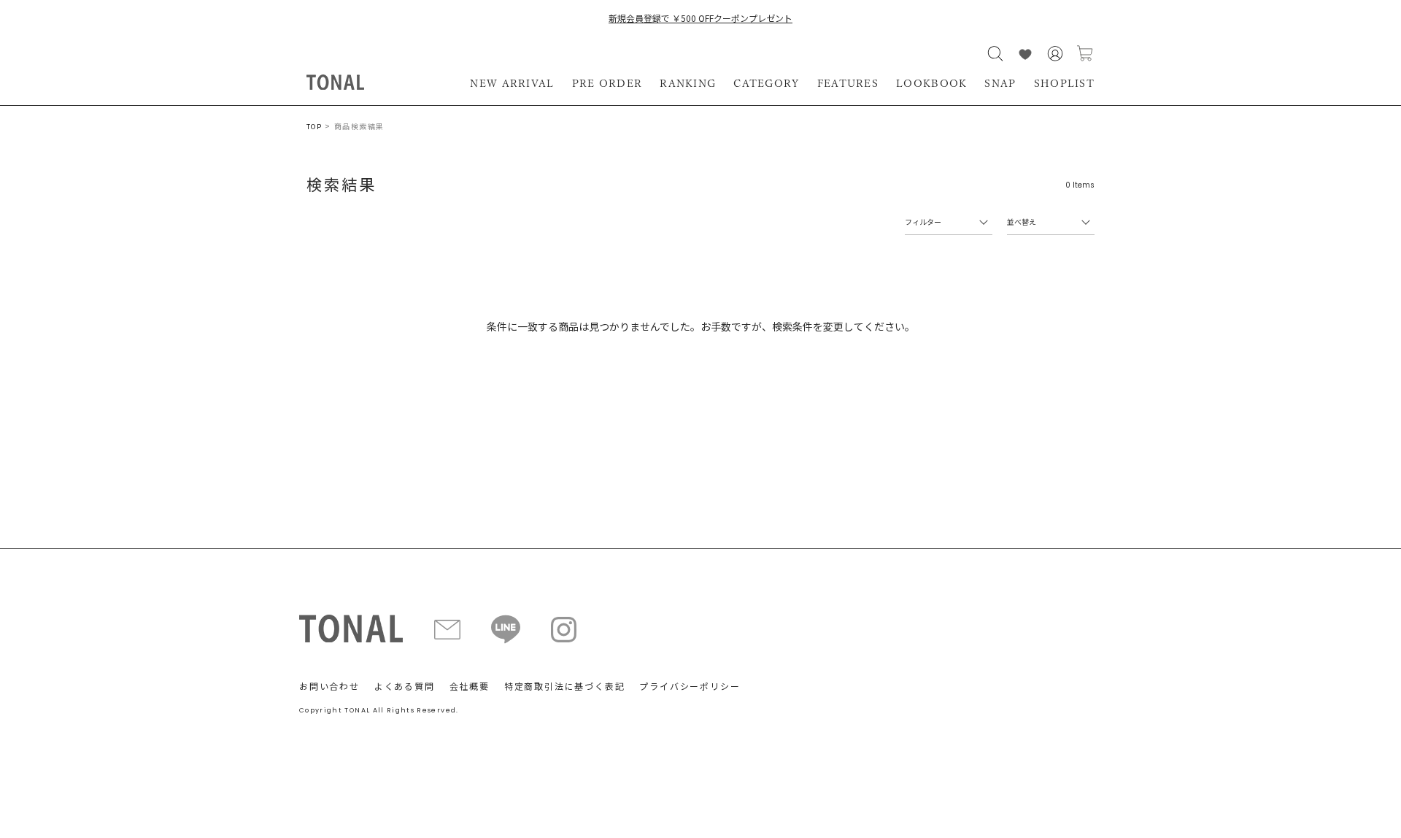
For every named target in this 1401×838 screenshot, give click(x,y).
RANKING (688, 83)
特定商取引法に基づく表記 (564, 686)
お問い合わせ (329, 686)
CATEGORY (766, 83)
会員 (1055, 54)
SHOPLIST (1064, 83)
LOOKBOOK (931, 83)
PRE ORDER (607, 83)
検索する (995, 54)
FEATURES (848, 83)
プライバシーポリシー (689, 686)
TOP (314, 126)
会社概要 (469, 686)
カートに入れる (1085, 54)
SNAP (1000, 83)
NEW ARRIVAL (512, 83)
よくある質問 (404, 686)
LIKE (1025, 54)
